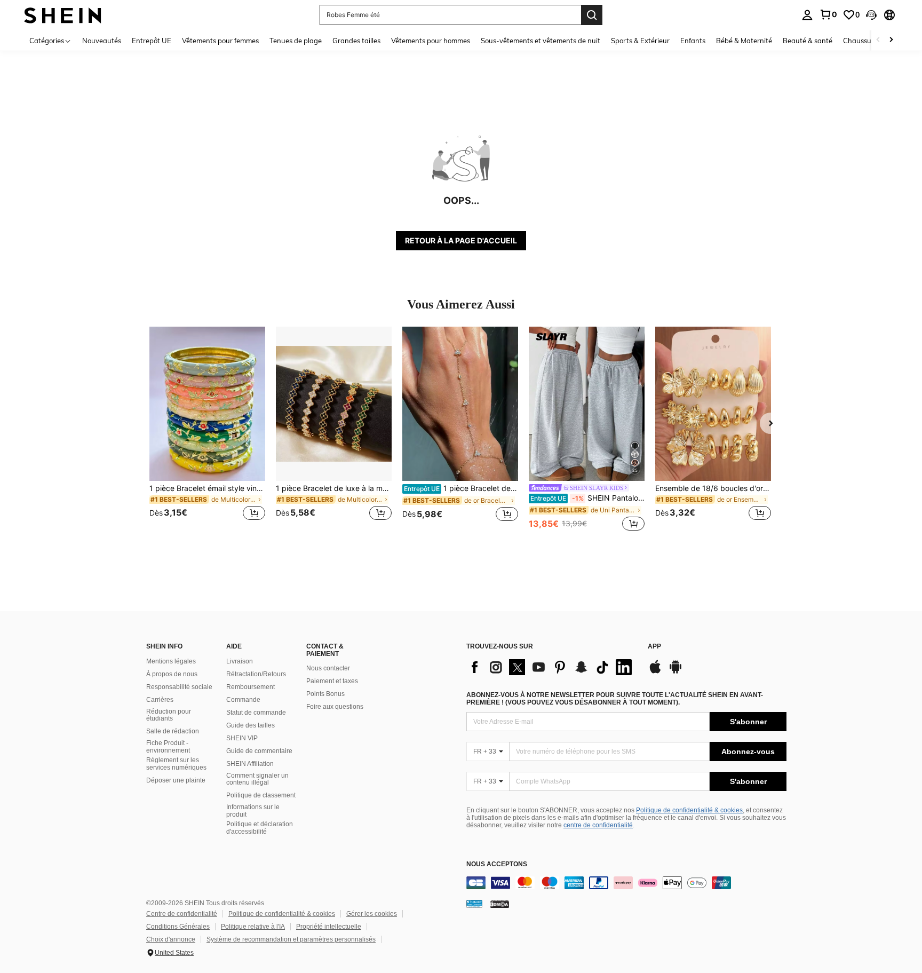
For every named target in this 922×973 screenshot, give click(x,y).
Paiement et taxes (332, 681)
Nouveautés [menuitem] (101, 40)
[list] (551, 667)
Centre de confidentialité (181, 913)
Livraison (239, 661)
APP (654, 646)
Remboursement (250, 687)
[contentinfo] (626, 882)
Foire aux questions (334, 706)
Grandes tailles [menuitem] (356, 40)
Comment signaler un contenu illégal (257, 779)
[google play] (675, 672)
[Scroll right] (891, 40)
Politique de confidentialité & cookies (689, 810)
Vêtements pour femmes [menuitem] (220, 40)
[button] (871, 15)
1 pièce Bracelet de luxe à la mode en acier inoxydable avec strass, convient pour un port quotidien (334, 488)
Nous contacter (328, 668)
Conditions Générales (178, 926)
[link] (828, 14)
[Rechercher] (591, 15)
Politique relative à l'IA (253, 926)
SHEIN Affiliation (250, 764)
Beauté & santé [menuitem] (807, 40)
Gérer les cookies (371, 913)
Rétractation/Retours (256, 674)
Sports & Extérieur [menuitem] (640, 40)
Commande (243, 699)
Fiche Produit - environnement (168, 746)
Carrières (159, 699)
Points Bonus (325, 694)
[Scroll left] (878, 40)
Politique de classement (261, 795)
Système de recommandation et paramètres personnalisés (291, 939)
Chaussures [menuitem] (862, 40)
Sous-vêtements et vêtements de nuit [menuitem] (540, 40)
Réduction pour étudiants (168, 715)
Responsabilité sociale (179, 687)
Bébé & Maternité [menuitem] (744, 40)
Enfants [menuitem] (692, 40)
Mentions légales (171, 661)
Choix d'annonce (170, 939)
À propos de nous (171, 674)
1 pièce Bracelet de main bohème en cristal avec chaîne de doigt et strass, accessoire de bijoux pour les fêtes (461, 488)
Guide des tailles (250, 725)
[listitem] (207, 430)
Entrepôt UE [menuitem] (151, 40)
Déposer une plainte (175, 780)
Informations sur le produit (253, 810)
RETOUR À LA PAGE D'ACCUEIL (461, 240)
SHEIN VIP (242, 738)
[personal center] (807, 15)
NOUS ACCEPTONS (496, 864)
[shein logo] (62, 15)
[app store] (655, 672)
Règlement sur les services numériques (176, 763)
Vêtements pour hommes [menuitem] (430, 40)
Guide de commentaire (259, 751)
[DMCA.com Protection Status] (499, 903)
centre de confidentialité (598, 825)
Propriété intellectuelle (328, 926)
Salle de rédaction (172, 731)
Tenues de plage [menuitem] (295, 40)
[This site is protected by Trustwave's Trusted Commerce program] (474, 903)
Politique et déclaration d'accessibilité (259, 827)
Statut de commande (256, 712)
